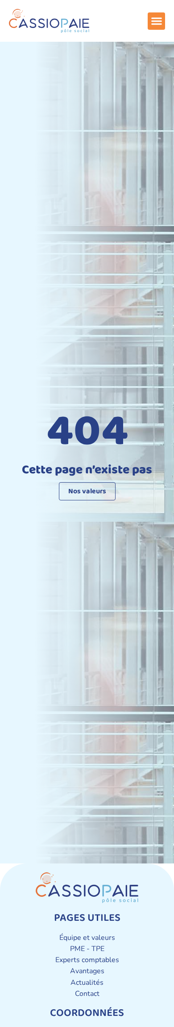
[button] (156, 21)
